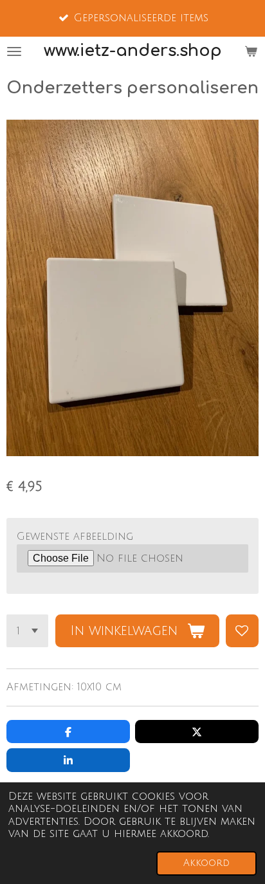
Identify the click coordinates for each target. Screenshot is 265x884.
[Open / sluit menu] (14, 51)
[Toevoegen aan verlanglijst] (242, 630)
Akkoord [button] (206, 863)
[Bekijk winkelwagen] (251, 51)
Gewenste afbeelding (75, 536)
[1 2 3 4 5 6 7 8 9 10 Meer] (27, 630)
